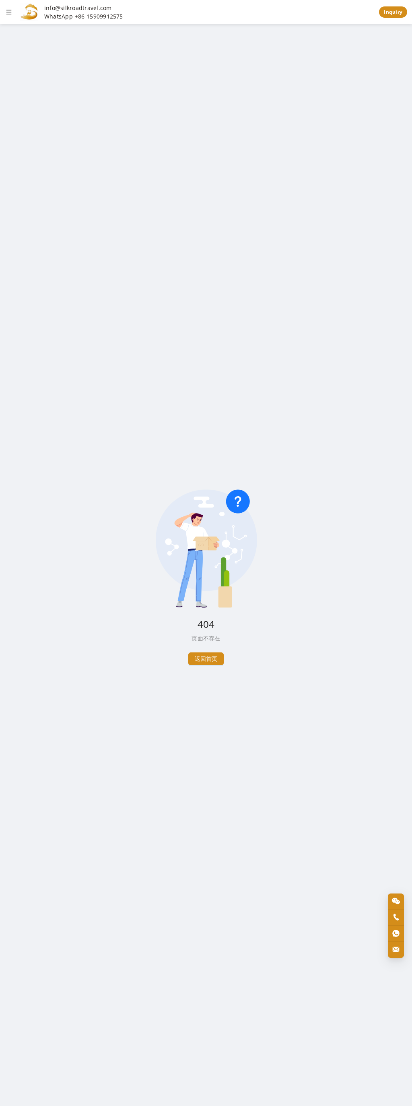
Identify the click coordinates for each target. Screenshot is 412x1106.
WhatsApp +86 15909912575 (83, 16)
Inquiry (393, 11)
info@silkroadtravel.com (78, 8)
